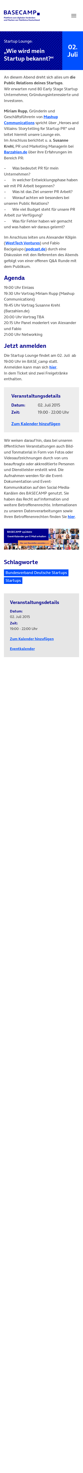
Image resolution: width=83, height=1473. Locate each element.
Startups (13, 580)
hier (52, 367)
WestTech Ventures (22, 243)
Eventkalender (22, 648)
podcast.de (35, 249)
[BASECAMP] (22, 15)
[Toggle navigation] (73, 15)
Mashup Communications (31, 120)
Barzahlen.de (15, 152)
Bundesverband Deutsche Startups (36, 572)
